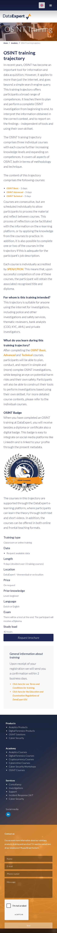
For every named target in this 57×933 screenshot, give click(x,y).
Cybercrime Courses (19, 763)
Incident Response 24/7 (21, 795)
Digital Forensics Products (22, 730)
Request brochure (28, 637)
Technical (27, 355)
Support (13, 791)
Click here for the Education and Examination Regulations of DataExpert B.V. (28, 695)
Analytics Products (18, 727)
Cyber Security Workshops (22, 766)
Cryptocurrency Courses (21, 759)
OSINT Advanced (15, 192)
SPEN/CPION (15, 269)
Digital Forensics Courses (21, 755)
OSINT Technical (14, 196)
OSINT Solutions (17, 734)
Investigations (16, 788)
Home (5, 43)
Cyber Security (16, 738)
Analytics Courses (18, 752)
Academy (14, 43)
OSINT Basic (13, 188)
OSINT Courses (17, 770)
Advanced (9, 355)
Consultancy (15, 784)
